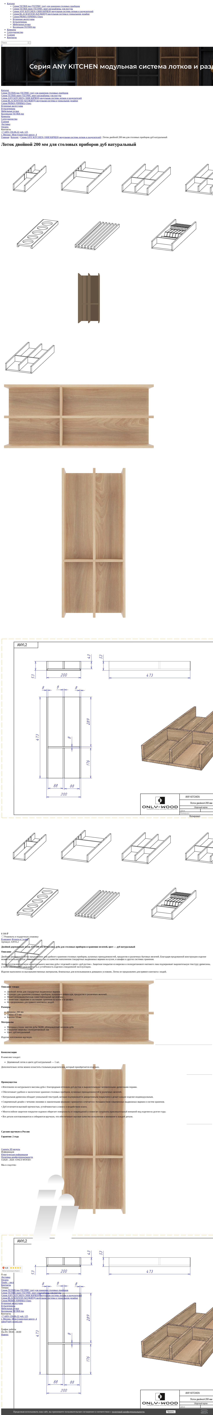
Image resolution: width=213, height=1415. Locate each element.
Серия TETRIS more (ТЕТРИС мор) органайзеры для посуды (43, 9)
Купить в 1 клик (20, 939)
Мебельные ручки (22, 24)
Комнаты (11, 29)
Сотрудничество (15, 32)
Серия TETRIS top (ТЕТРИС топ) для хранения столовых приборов (46, 6)
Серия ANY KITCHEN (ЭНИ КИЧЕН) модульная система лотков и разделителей (53, 11)
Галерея (11, 35)
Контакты (12, 37)
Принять (170, 1412)
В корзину (6, 939)
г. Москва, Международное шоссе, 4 (19, 134)
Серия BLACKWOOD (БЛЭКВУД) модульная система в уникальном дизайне (51, 14)
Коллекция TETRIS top (24, 27)
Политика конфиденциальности (17, 1157)
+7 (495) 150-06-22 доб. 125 (14, 132)
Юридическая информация (14, 1154)
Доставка (5, 124)
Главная (5, 137)
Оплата (4, 127)
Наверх (4, 1334)
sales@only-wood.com (11, 1321)
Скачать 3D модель (10, 1149)
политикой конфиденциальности (128, 1412)
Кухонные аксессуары (23, 19)
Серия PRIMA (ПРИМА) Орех (28, 16)
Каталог (11, 3)
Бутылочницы (20, 22)
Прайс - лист (7, 1282)
